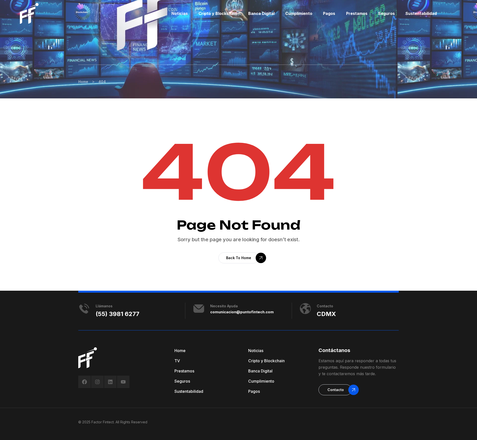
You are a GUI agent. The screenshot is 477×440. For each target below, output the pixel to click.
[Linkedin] (110, 382)
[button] (238, 257)
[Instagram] (97, 382)
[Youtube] (123, 382)
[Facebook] (84, 382)
